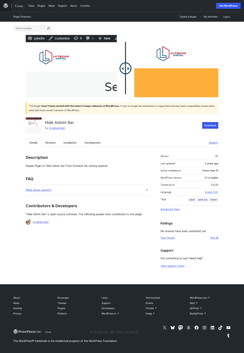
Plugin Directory (22, 16)
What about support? (39, 190)
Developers (108, 308)
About (16, 297)
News (16, 303)
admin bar (202, 199)
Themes (61, 303)
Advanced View (170, 209)
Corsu (48, 332)
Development (92, 142)
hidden (213, 199)
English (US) (211, 192)
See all (214, 237)
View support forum (172, 266)
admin (192, 199)
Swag (150, 313)
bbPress (196, 308)
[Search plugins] (48, 28)
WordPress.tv (110, 313)
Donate (151, 308)
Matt (194, 303)
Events (149, 303)
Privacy (17, 313)
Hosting (17, 308)
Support (213, 142)
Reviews (50, 142)
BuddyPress (198, 313)
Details (33, 142)
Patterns (62, 313)
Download (210, 125)
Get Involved (153, 297)
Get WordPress (228, 5)
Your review (168, 237)
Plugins (61, 308)
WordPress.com (200, 297)
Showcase (63, 297)
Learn (105, 297)
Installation (70, 142)
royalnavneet (57, 128)
